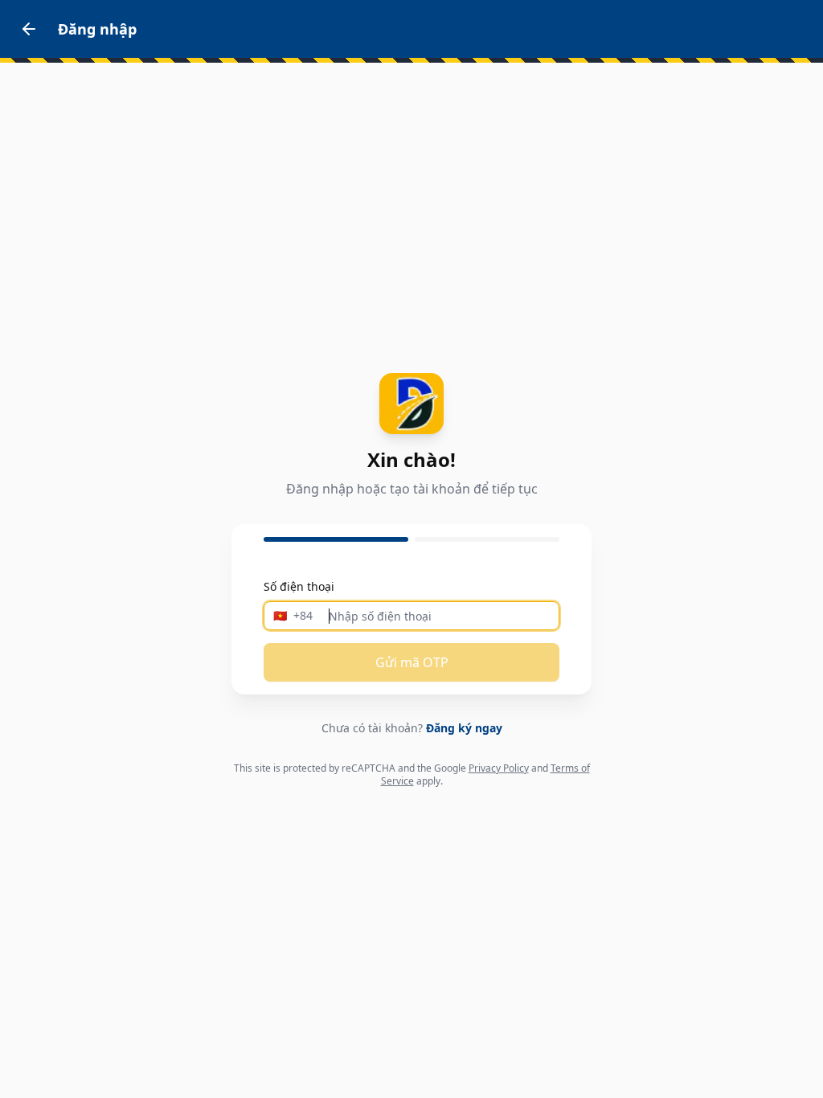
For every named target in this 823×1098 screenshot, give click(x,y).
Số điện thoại (299, 586)
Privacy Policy (499, 768)
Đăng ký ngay (464, 727)
